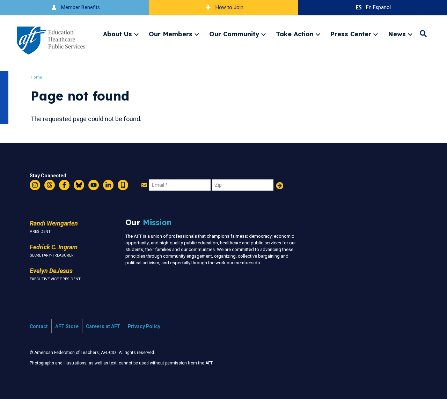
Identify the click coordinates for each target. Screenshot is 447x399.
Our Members (170, 34)
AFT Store (67, 326)
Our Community (234, 34)
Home (36, 77)
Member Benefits (80, 7)
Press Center (350, 34)
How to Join (229, 7)
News (397, 34)
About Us (117, 34)
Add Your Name (279, 185)
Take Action (295, 34)
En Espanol (378, 7)
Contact (39, 326)
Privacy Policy (144, 326)
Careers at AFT (103, 326)
